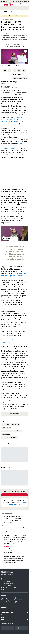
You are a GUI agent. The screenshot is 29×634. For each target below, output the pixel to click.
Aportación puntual (8, 583)
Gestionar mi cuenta (8, 579)
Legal (2, 617)
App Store (22, 628)
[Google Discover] (6, 598)
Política (3, 8)
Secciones (4, 607)
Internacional (23, 8)
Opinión (8, 8)
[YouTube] (24, 598)
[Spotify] (9, 601)
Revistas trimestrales (7, 612)
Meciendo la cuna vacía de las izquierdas (13, 550)
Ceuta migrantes (11, 1)
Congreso (24, 12)
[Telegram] (6, 601)
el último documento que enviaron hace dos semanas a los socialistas (13, 146)
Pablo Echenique (6, 427)
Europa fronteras (19, 1)
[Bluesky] (16, 598)
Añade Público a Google (20, 78)
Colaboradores (5, 614)
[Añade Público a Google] (2, 598)
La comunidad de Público (10, 587)
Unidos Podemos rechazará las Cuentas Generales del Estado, (12, 119)
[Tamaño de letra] (19, 70)
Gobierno (12, 12)
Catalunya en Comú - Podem (9, 437)
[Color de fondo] (24, 70)
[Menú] (2, 4)
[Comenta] (9, 70)
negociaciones (15, 424)
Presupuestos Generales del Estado (11, 431)
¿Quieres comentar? (14, 495)
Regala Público (7, 585)
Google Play (8, 628)
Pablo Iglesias (5, 424)
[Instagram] (20, 598)
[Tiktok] (2, 601)
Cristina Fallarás (10, 552)
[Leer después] (14, 70)
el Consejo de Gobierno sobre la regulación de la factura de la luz (13, 340)
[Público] (12, 4)
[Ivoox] (16, 601)
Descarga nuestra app (7, 623)
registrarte (17, 504)
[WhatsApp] (13, 601)
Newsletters (6, 581)
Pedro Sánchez (6, 434)
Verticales (4, 610)
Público (7, 572)
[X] (13, 598)
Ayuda (5, 589)
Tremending (15, 8)
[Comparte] (5, 70)
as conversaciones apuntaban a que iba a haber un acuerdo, (13, 275)
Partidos (18, 12)
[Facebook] (9, 598)
